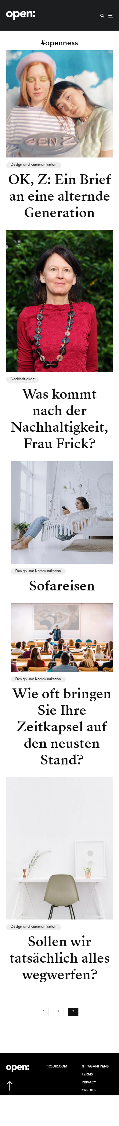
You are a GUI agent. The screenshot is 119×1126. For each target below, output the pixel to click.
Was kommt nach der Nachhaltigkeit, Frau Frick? (59, 419)
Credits (89, 1090)
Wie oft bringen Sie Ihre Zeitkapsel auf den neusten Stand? (62, 726)
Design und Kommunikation (33, 165)
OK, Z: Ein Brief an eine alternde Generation (59, 196)
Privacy (89, 1082)
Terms (87, 1074)
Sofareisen (62, 586)
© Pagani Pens (95, 1066)
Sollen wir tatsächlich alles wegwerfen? (59, 958)
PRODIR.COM (56, 1066)
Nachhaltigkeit (22, 379)
